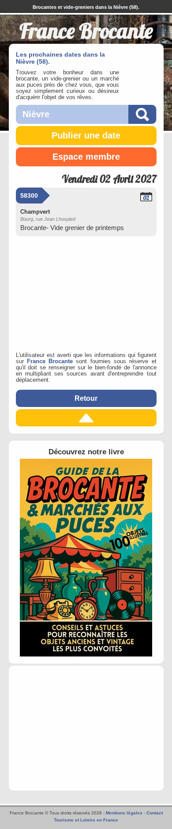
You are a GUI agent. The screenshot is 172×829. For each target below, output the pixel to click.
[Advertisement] (86, 292)
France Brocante (50, 361)
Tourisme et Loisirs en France (86, 819)
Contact (154, 812)
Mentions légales (124, 812)
